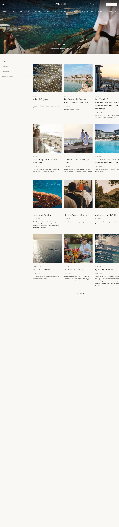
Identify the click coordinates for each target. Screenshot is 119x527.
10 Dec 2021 (67, 166)
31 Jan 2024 (98, 112)
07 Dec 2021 (36, 166)
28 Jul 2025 (36, 103)
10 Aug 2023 (67, 106)
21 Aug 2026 (98, 166)
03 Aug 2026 (98, 219)
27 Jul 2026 (36, 273)
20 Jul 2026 (67, 273)
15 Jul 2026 (98, 273)
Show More (81, 293)
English (84, 4)
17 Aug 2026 (37, 219)
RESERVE (111, 4)
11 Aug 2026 (67, 219)
